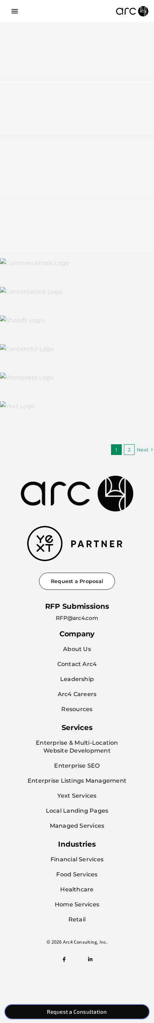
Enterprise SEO (77, 765)
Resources (76, 709)
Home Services (77, 904)
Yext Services (76, 795)
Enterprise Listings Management (77, 780)
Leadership (77, 679)
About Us (77, 649)
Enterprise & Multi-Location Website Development (77, 746)
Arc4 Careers (77, 694)
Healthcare (76, 889)
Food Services (76, 874)
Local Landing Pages (77, 810)
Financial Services (77, 859)
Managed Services (77, 825)
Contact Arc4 (77, 664)
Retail (77, 919)
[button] (14, 11)
